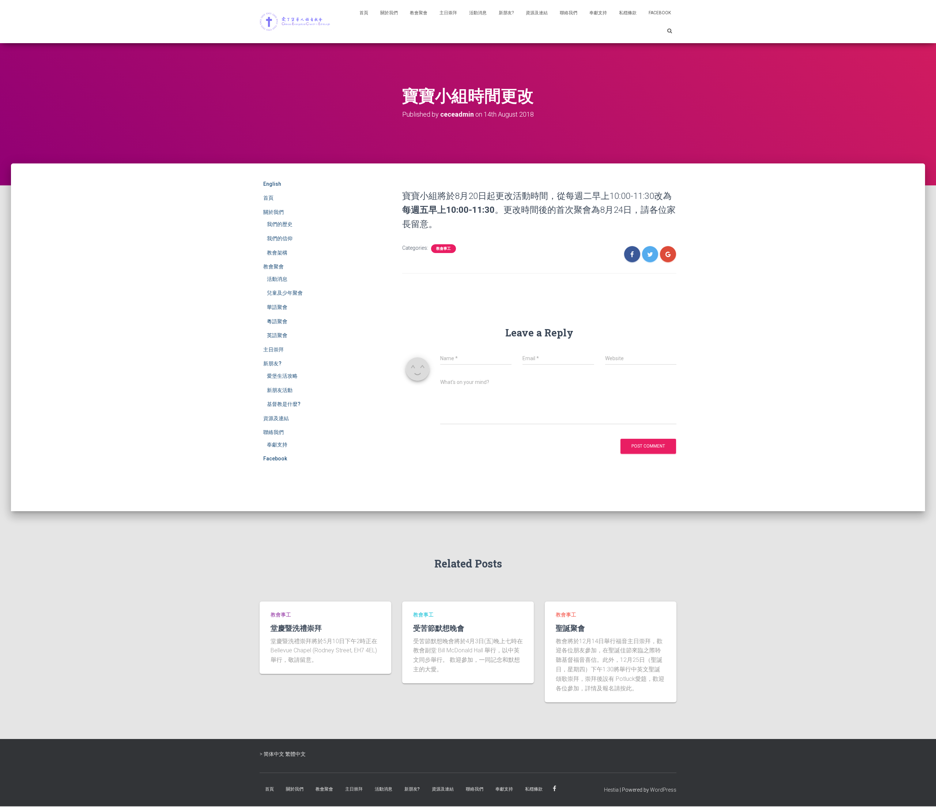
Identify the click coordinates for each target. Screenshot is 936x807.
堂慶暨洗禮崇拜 (296, 628)
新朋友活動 (279, 390)
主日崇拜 (448, 12)
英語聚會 (277, 335)
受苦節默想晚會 (438, 628)
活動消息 (478, 12)
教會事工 (443, 248)
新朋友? (506, 12)
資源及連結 (537, 12)
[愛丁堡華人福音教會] (296, 21)
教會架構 (277, 253)
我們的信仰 (279, 238)
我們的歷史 (279, 224)
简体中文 (274, 754)
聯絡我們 (568, 12)
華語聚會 (277, 307)
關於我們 (389, 12)
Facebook (660, 12)
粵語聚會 (277, 321)
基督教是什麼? (284, 404)
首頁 (363, 12)
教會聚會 (418, 12)
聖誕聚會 (570, 628)
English (272, 184)
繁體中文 (295, 754)
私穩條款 (628, 12)
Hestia (611, 790)
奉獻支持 (598, 12)
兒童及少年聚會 (285, 293)
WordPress (663, 790)
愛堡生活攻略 (282, 376)
